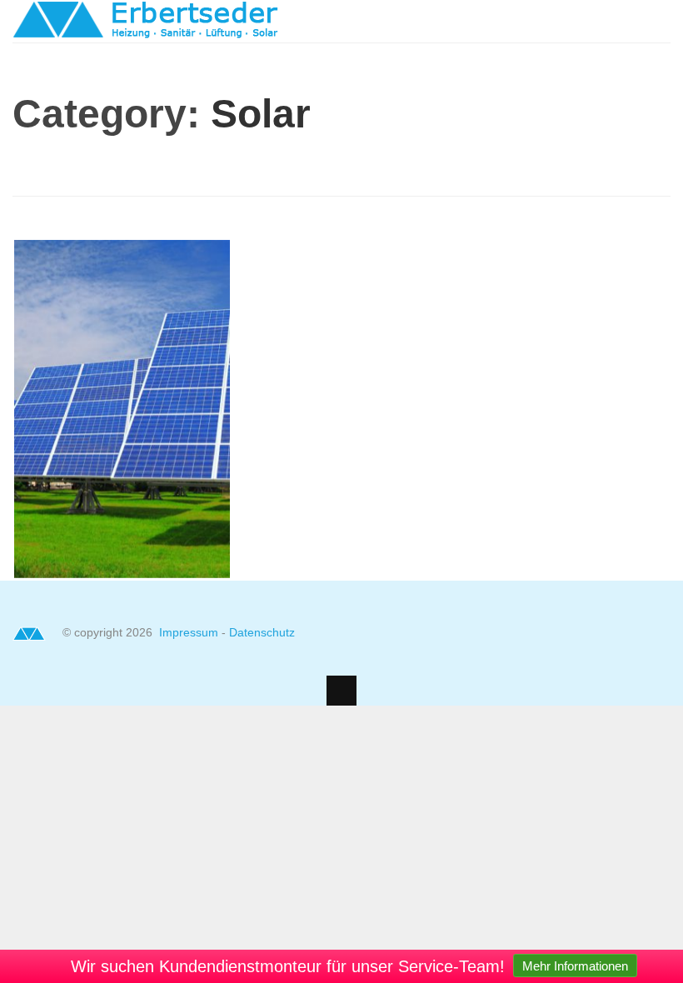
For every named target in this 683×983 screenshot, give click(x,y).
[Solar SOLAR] (122, 573)
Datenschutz (262, 632)
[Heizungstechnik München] (146, 31)
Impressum (190, 632)
